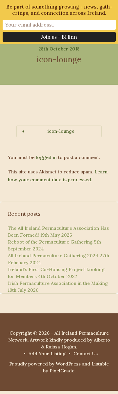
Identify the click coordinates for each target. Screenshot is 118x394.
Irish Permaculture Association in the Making (58, 283)
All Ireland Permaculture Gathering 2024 (53, 256)
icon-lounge (61, 131)
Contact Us (85, 354)
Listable (100, 364)
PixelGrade (61, 371)
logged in (46, 157)
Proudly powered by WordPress (45, 364)
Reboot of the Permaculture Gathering (50, 242)
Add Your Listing (47, 354)
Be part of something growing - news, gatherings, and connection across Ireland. (59, 10)
